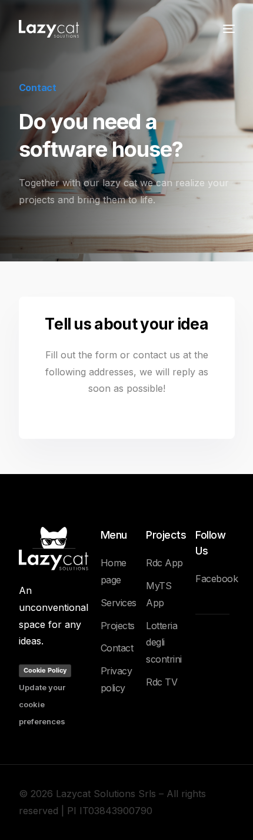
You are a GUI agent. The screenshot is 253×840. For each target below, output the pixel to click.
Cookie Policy (45, 670)
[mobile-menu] (228, 29)
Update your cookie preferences (42, 704)
